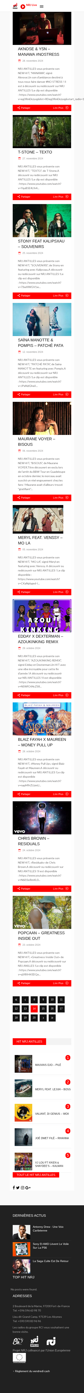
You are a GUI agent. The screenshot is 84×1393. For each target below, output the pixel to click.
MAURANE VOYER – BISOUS (36, 442)
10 (52, 999)
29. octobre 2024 (31, 648)
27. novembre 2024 (32, 158)
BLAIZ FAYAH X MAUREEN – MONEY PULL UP (42, 742)
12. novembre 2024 (32, 352)
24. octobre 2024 (31, 850)
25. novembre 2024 (32, 253)
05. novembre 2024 (32, 549)
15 (43, 1008)
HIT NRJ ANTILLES (29, 1041)
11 (61, 999)
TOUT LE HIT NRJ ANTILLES (36, 1175)
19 (25, 1017)
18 (16, 1017)
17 (61, 1008)
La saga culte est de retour (51, 1261)
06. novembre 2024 (32, 450)
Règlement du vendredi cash (32, 1371)
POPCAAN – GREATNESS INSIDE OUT (41, 936)
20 (34, 1017)
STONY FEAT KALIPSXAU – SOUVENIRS (41, 244)
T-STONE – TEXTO (35, 152)
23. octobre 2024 (31, 945)
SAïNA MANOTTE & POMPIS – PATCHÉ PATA (40, 343)
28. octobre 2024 (31, 751)
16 (52, 1008)
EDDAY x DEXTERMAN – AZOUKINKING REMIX (40, 639)
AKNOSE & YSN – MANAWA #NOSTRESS (38, 52)
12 (16, 1008)
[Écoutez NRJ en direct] (23, 8)
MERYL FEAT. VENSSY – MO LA (40, 540)
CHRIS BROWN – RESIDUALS (33, 841)
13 (25, 1008)
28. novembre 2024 (32, 60)
